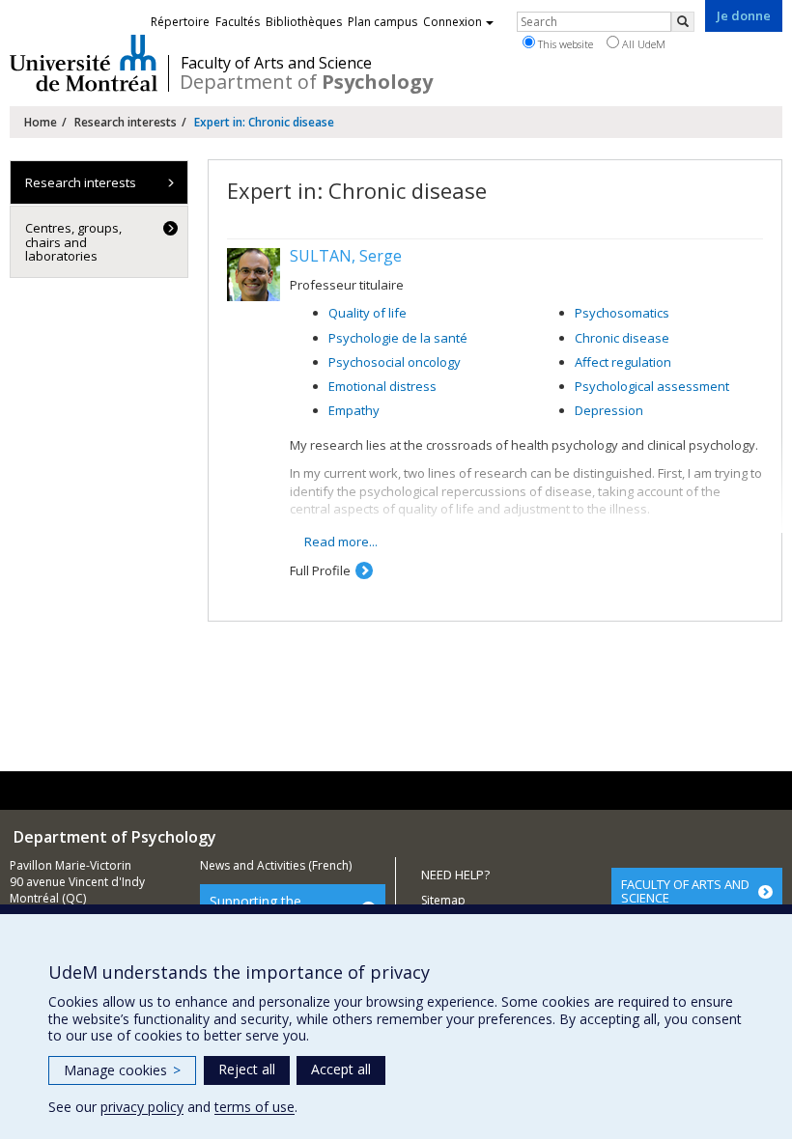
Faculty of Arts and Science (276, 62)
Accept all (341, 1069)
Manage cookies (122, 1070)
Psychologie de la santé (397, 338)
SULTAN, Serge (346, 255)
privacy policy (142, 1106)
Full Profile (320, 570)
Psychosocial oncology (394, 362)
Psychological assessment (652, 386)
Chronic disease (622, 338)
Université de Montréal (83, 63)
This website (564, 44)
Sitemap (443, 900)
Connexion (452, 22)
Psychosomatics (622, 312)
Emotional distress (382, 386)
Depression (609, 410)
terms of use (254, 1106)
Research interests (125, 122)
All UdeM (642, 44)
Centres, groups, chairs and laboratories (73, 241)
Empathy (354, 410)
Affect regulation (623, 362)
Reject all (246, 1069)
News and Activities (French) (276, 865)
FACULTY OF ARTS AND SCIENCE (685, 890)
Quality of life (367, 312)
